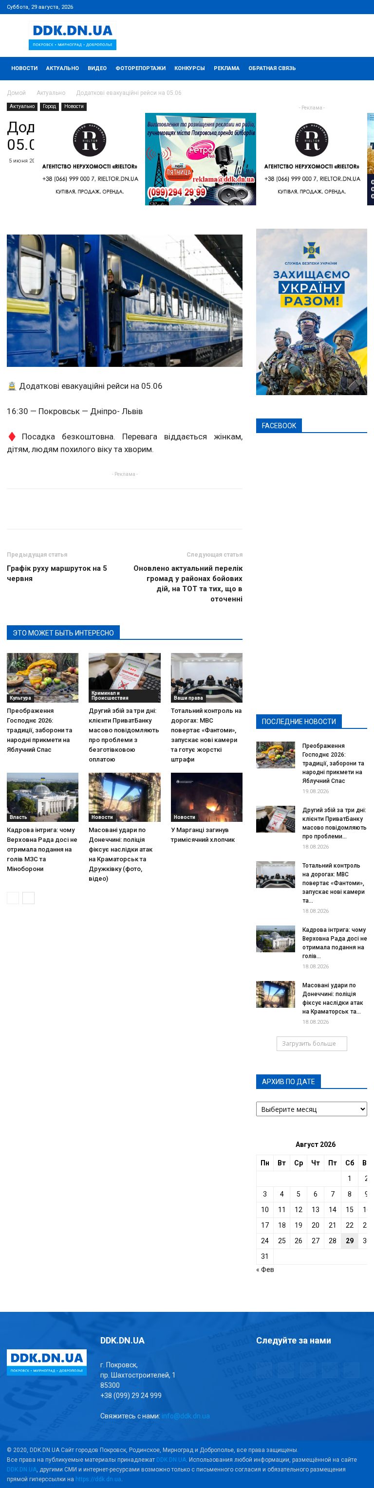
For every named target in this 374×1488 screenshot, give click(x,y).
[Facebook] (295, 7)
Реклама (227, 68)
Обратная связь (272, 68)
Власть (18, 817)
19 (298, 1225)
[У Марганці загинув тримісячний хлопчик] (207, 797)
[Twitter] (327, 7)
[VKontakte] (344, 7)
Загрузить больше (309, 1043)
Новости (24, 68)
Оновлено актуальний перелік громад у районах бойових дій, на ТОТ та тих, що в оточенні (188, 583)
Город (49, 106)
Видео (97, 68)
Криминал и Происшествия (110, 695)
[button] (355, 68)
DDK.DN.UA (171, 1459)
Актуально (62, 68)
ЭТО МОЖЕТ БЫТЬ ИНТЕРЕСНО (63, 633)
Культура (20, 698)
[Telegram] (311, 7)
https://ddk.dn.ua (98, 1479)
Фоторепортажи (140, 68)
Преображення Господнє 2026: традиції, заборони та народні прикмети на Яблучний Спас (39, 730)
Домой (16, 93)
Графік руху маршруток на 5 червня (57, 573)
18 (282, 1225)
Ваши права (188, 698)
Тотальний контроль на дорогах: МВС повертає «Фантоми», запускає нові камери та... (333, 883)
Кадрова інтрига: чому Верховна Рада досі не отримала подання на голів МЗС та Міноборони (42, 849)
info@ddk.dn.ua (186, 1416)
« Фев (265, 1269)
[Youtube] (360, 7)
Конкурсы (189, 68)
